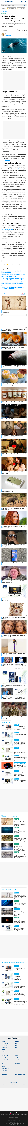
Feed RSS (4, 1084)
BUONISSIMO (11, 1117)
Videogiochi (4, 1070)
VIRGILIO (6, 1114)
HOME (2, 11)
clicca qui (7, 160)
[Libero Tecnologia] (14, 1082)
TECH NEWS (16, 909)
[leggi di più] (26, 34)
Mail (22, 4)
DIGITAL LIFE (5, 1055)
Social (3, 1066)
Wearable (4, 1057)
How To (16, 1057)
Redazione (17, 1063)
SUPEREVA (17, 1117)
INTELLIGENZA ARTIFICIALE (20, 763)
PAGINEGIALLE (11, 1114)
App (16, 1047)
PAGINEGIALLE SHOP (19, 1114)
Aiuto (19, 1120)
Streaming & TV (5, 1068)
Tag (18, 1084)
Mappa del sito (12, 1084)
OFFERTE (16, 724)
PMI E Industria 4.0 (20, 1074)
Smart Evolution (5, 1059)
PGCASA (25, 1114)
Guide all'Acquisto (19, 1059)
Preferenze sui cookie (12, 1120)
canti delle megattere (7, 229)
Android (16, 1043)
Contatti (23, 1084)
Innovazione (5, 261)
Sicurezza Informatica (5, 1075)
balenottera (18, 169)
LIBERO (2, 1114)
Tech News (4, 1047)
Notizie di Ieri (5, 1045)
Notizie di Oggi (5, 1043)
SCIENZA (6, 11)
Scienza (3, 1049)
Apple (16, 1045)
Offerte (3, 1051)
